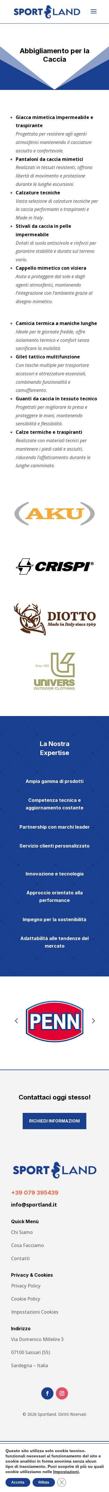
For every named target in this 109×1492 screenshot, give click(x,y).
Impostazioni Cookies (34, 1312)
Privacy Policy (25, 1286)
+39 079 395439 (34, 1192)
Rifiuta (43, 1482)
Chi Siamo (22, 1232)
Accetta (17, 1482)
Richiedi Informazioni (54, 1120)
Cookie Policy (25, 1299)
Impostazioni (66, 1471)
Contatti (20, 1258)
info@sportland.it (34, 1204)
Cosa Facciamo (27, 1245)
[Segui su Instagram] (62, 1393)
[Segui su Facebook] (47, 1393)
